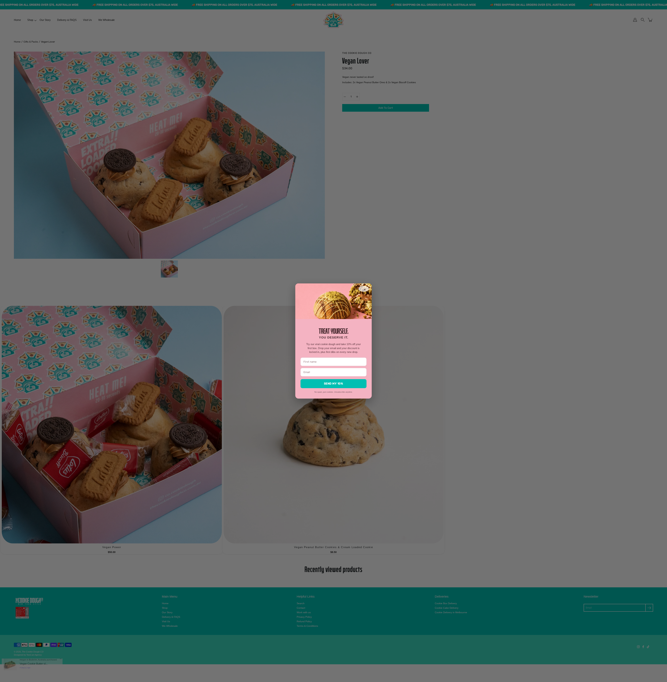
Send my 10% (333, 383)
